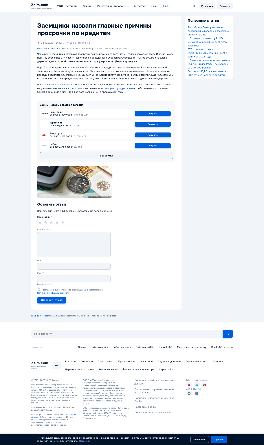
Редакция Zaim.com (47, 48)
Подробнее (84, 440)
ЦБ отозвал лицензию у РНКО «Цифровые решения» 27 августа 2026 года (207, 42)
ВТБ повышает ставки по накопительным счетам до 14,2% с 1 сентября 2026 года (208, 53)
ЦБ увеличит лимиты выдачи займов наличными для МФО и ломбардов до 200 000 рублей (209, 64)
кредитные (76, 88)
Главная (35, 315)
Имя (40, 260)
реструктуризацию (121, 88)
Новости (46, 315)
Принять (219, 439)
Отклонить (200, 439)
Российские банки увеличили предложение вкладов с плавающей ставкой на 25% (209, 31)
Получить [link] (153, 113)
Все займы (106, 155)
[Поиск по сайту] (194, 6)
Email (40, 273)
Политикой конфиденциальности (53, 293)
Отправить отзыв (51, 300)
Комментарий (45, 229)
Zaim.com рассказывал (58, 84)
